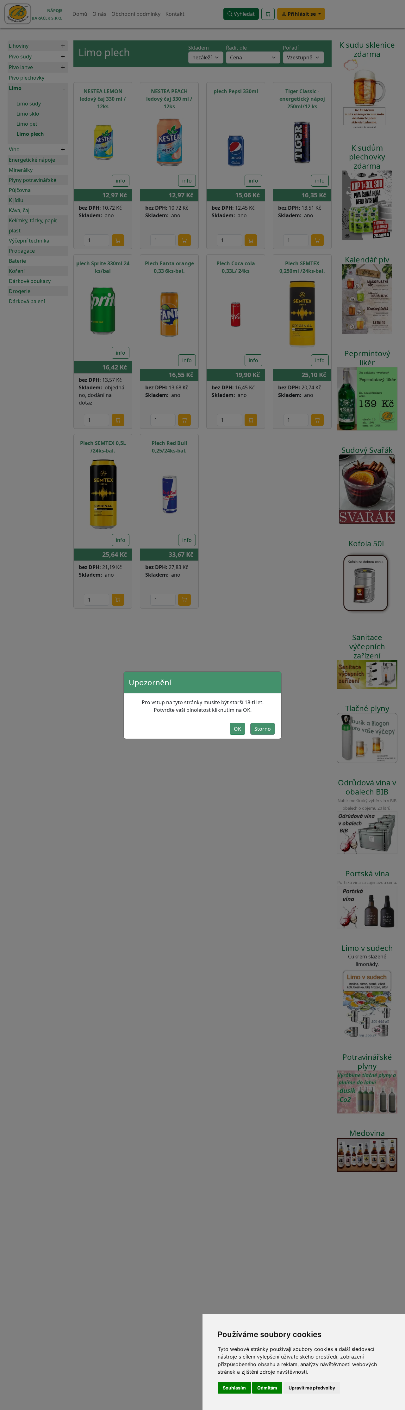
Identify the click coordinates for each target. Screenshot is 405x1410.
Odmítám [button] (267, 1387)
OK (237, 728)
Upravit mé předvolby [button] (312, 1387)
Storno (262, 728)
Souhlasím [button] (234, 1387)
